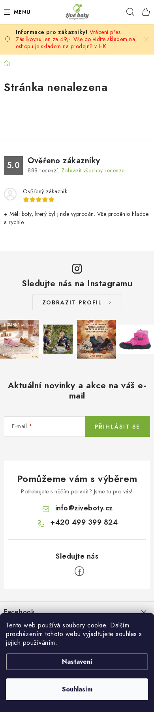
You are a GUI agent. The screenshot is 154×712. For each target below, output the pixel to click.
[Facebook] (79, 571)
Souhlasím (77, 689)
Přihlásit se (117, 427)
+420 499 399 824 (84, 522)
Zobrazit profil (72, 302)
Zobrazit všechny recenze (93, 170)
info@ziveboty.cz (84, 508)
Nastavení (77, 661)
